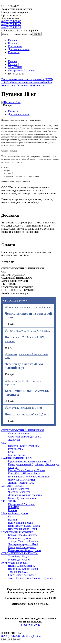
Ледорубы (14, 439)
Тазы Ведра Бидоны (19, 556)
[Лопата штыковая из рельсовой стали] (28, 307)
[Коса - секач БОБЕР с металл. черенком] (28, 384)
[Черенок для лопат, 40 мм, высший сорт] (28, 357)
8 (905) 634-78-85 (11, 24)
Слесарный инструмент (22, 547)
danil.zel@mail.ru (31, 636)
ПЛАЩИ (13, 507)
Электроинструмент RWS (23, 544)
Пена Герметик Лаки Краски (24, 525)
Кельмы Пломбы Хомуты (22, 534)
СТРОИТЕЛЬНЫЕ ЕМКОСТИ (19, 553)
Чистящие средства (19, 491)
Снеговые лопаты (18, 433)
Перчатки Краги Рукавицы (23, 445)
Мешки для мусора (19, 559)
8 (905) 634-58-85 (11, 21)
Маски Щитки (16, 455)
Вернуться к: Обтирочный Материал (22, 85)
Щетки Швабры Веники (22, 565)
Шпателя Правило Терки (22, 528)
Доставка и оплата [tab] (18, 114)
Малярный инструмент (14, 513)
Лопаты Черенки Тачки (21, 482)
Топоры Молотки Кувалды (23, 541)
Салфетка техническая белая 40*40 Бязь (29, 82)
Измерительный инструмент (24, 550)
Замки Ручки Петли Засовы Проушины (31, 578)
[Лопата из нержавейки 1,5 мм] (23, 407)
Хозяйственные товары (14, 562)
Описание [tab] (14, 111)
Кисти (11, 516)
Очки (11, 451)
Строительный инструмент (17, 531)
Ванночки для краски (20, 522)
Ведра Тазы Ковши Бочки (23, 568)
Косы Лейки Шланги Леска (24, 473)
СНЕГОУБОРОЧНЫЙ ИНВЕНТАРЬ (22, 430)
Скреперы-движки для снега (24, 436)
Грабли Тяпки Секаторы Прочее (26, 470)
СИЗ (4, 442)
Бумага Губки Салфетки (22, 498)
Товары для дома (18, 571)
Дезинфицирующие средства (25, 495)
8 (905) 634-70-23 (11, 27)
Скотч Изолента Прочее (22, 574)
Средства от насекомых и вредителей (29, 461)
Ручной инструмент (19, 538)
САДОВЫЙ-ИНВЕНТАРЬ (16, 458)
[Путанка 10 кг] (11, 102)
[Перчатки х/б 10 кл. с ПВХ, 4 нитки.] (27, 330)
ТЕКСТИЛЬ (8, 501)
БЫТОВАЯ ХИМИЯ (13, 485)
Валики (12, 519)
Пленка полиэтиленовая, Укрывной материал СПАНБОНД (29, 478)
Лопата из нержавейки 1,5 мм (27, 414)
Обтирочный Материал (21, 504)
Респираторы (15, 448)
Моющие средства (18, 488)
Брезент (12, 510)
